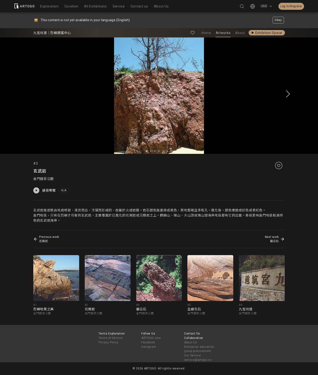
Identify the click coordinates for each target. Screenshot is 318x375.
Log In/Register (291, 6)
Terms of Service (110, 338)
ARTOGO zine (151, 338)
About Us (190, 342)
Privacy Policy (108, 342)
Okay (278, 20)
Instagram (148, 346)
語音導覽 (49, 190)
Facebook (148, 342)
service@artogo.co (198, 359)
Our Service (192, 355)
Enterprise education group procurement (199, 349)
